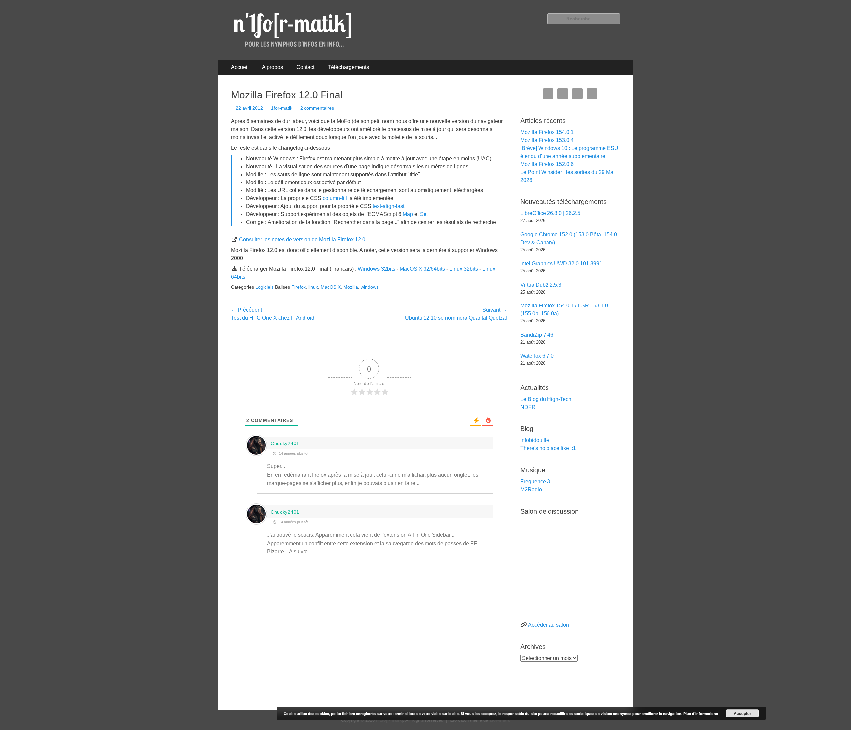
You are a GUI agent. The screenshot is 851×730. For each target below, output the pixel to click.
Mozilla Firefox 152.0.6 (547, 164)
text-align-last (388, 206)
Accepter (742, 713)
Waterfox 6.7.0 (537, 356)
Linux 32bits (463, 269)
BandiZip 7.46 (536, 335)
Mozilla (350, 287)
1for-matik (281, 108)
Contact (305, 67)
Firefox (298, 287)
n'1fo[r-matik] (389, 720)
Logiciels (264, 287)
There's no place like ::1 (548, 448)
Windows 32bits (376, 269)
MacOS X (331, 287)
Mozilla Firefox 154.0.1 (547, 132)
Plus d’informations (700, 713)
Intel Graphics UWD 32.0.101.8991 (561, 263)
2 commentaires (317, 108)
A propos (272, 67)
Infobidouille (534, 440)
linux (313, 287)
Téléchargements (348, 67)
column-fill (335, 198)
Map (408, 214)
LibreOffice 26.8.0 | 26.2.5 (550, 213)
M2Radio (531, 489)
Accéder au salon (548, 625)
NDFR (528, 407)
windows (370, 287)
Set (424, 214)
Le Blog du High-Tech (545, 399)
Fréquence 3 (535, 481)
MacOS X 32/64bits (422, 269)
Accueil (240, 67)
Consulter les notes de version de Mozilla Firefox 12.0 (302, 239)
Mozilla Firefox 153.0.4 (547, 140)
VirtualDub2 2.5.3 (540, 285)
